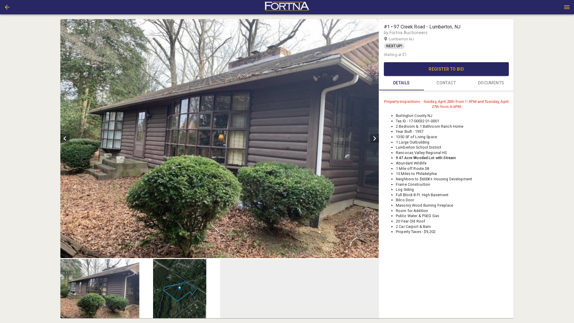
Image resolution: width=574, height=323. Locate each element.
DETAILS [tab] (401, 82)
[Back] (7, 7)
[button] (7, 7)
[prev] (64, 138)
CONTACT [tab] (446, 82)
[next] (374, 138)
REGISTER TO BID (446, 69)
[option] (219, 138)
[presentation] (287, 7)
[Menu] (567, 7)
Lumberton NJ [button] (407, 39)
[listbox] (219, 138)
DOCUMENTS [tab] (491, 82)
